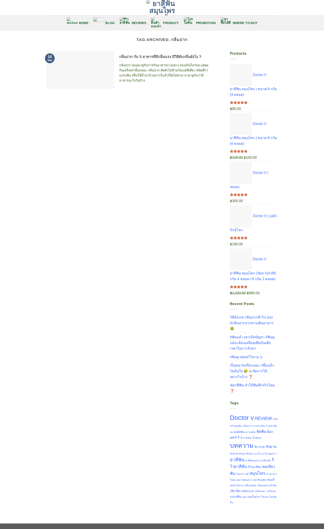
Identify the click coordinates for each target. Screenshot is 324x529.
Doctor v (242, 417)
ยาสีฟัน (237, 459)
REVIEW (263, 418)
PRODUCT (171, 23)
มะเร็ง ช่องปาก (268, 453)
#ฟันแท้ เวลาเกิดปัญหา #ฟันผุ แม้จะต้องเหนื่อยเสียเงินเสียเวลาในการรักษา (252, 342)
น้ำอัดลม (256, 437)
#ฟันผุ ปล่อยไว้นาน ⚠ (246, 357)
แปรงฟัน (235, 496)
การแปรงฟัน (258, 426)
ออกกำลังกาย (236, 485)
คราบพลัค (250, 432)
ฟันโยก (249, 453)
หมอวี (271, 479)
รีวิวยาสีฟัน (254, 467)
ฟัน (256, 446)
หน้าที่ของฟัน (259, 480)
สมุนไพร (257, 473)
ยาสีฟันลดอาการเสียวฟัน (258, 460)
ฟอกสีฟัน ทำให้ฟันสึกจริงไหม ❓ (252, 388)
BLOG (110, 23)
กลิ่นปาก (247, 426)
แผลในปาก (254, 496)
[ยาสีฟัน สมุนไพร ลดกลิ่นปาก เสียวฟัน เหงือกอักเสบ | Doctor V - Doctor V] (162, 7)
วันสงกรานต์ (242, 474)
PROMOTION (206, 23)
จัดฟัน (261, 431)
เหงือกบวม (247, 491)
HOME (83, 23)
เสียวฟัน (235, 491)
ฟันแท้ (242, 453)
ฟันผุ (269, 446)
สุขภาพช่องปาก (244, 480)
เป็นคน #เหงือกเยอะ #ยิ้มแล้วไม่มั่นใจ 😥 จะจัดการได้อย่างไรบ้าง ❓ (252, 370)
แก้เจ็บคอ (271, 491)
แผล (244, 496)
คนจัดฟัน (239, 432)
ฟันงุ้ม (262, 446)
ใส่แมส (265, 496)
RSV (275, 419)
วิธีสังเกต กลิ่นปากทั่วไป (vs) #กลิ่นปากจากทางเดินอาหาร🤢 (252, 322)
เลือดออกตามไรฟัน (267, 485)
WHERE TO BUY (245, 23)
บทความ (241, 445)
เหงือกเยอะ (260, 491)
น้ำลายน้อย (245, 437)
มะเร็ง (257, 453)
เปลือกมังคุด (250, 485)
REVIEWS (139, 23)
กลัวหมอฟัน (236, 426)
